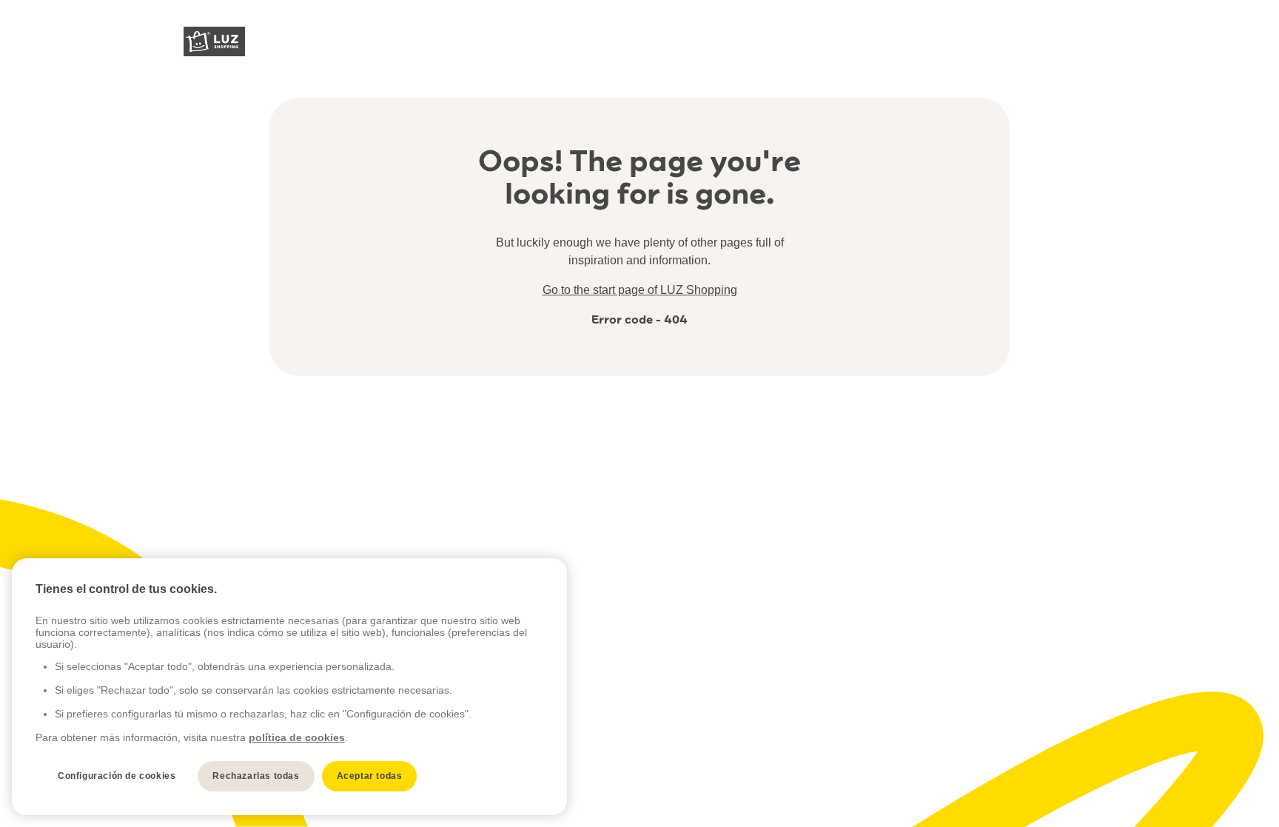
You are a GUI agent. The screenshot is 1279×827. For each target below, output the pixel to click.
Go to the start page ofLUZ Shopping (640, 290)
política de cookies (297, 737)
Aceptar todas (370, 776)
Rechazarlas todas (255, 776)
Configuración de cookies (116, 776)
